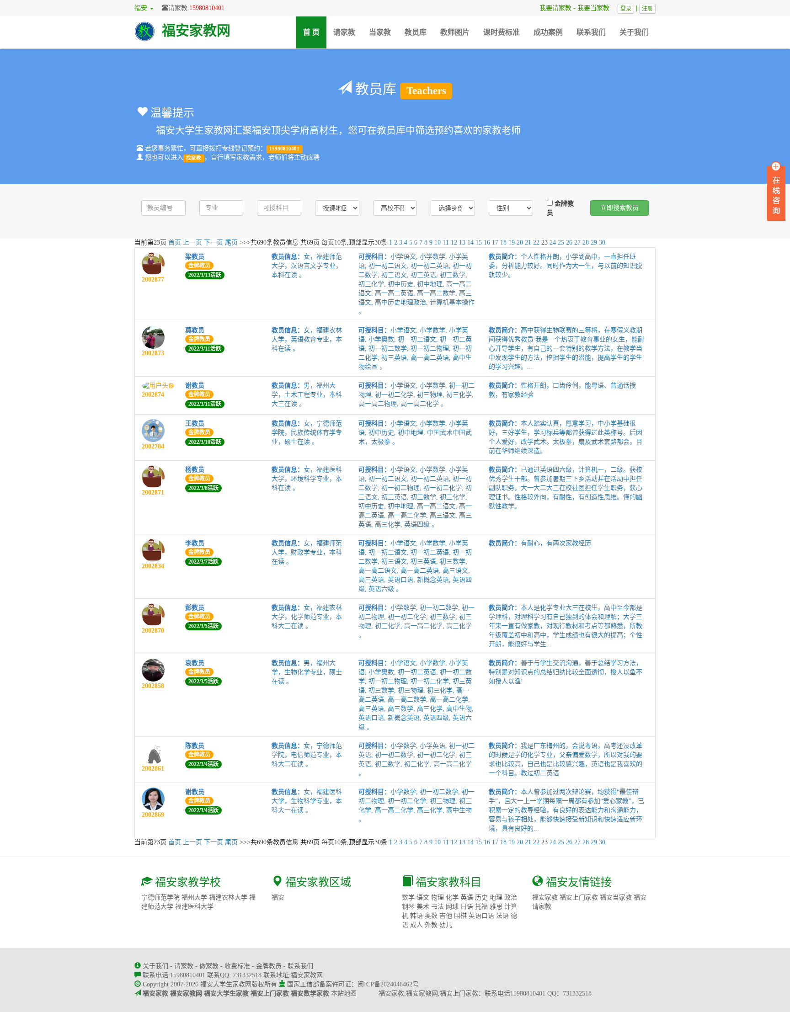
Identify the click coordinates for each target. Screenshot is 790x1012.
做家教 (209, 966)
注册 (647, 8)
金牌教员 (560, 208)
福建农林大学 (228, 897)
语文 (422, 897)
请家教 (344, 32)
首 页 (314, 32)
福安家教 (545, 897)
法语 (502, 915)
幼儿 (445, 924)
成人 (416, 924)
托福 (481, 906)
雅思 (496, 906)
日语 (466, 906)
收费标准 (237, 966)
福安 (278, 897)
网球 (452, 906)
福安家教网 (196, 30)
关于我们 (634, 32)
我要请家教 (552, 8)
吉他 (445, 915)
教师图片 (455, 32)
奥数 (431, 915)
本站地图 (344, 993)
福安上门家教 (579, 897)
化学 (452, 897)
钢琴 (408, 906)
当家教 (380, 32)
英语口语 (481, 915)
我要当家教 (596, 8)
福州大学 (194, 897)
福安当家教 (616, 897)
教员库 (416, 32)
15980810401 (206, 8)
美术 (422, 906)
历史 (481, 897)
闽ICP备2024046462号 (388, 984)
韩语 (416, 915)
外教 (431, 924)
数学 (408, 897)
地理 (496, 897)
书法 (437, 906)
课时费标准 (501, 32)
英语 (466, 897)
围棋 (460, 915)
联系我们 (591, 32)
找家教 (193, 157)
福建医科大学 (194, 906)
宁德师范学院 (160, 897)
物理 (437, 897)
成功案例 (548, 32)
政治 (510, 897)
